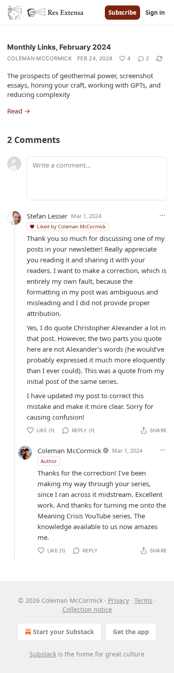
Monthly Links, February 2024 (59, 46)
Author (49, 461)
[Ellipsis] (162, 215)
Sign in (155, 12)
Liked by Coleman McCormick (71, 226)
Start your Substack (63, 631)
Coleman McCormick (39, 58)
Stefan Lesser (47, 215)
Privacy (118, 600)
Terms (143, 600)
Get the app (131, 631)
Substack (42, 654)
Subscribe (122, 12)
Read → (18, 110)
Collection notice (87, 609)
